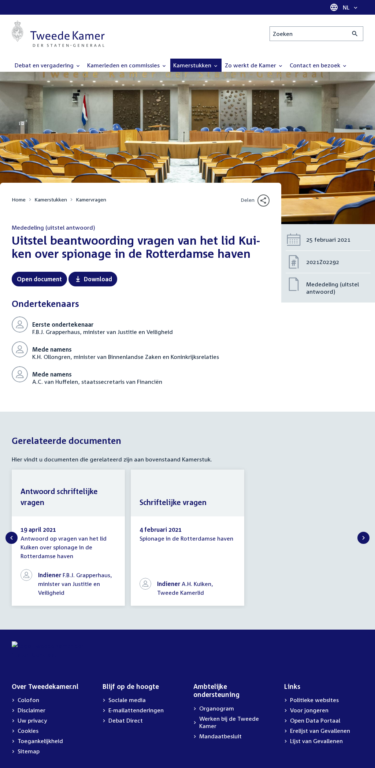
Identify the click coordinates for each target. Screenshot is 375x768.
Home (19, 199)
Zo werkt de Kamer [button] (251, 65)
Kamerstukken (50, 199)
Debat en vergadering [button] (45, 65)
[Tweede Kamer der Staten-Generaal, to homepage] (58, 34)
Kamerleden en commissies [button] (124, 65)
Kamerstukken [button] (193, 65)
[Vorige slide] (11, 538)
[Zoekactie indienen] (355, 33)
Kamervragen (91, 199)
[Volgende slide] (363, 538)
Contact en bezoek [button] (316, 65)
